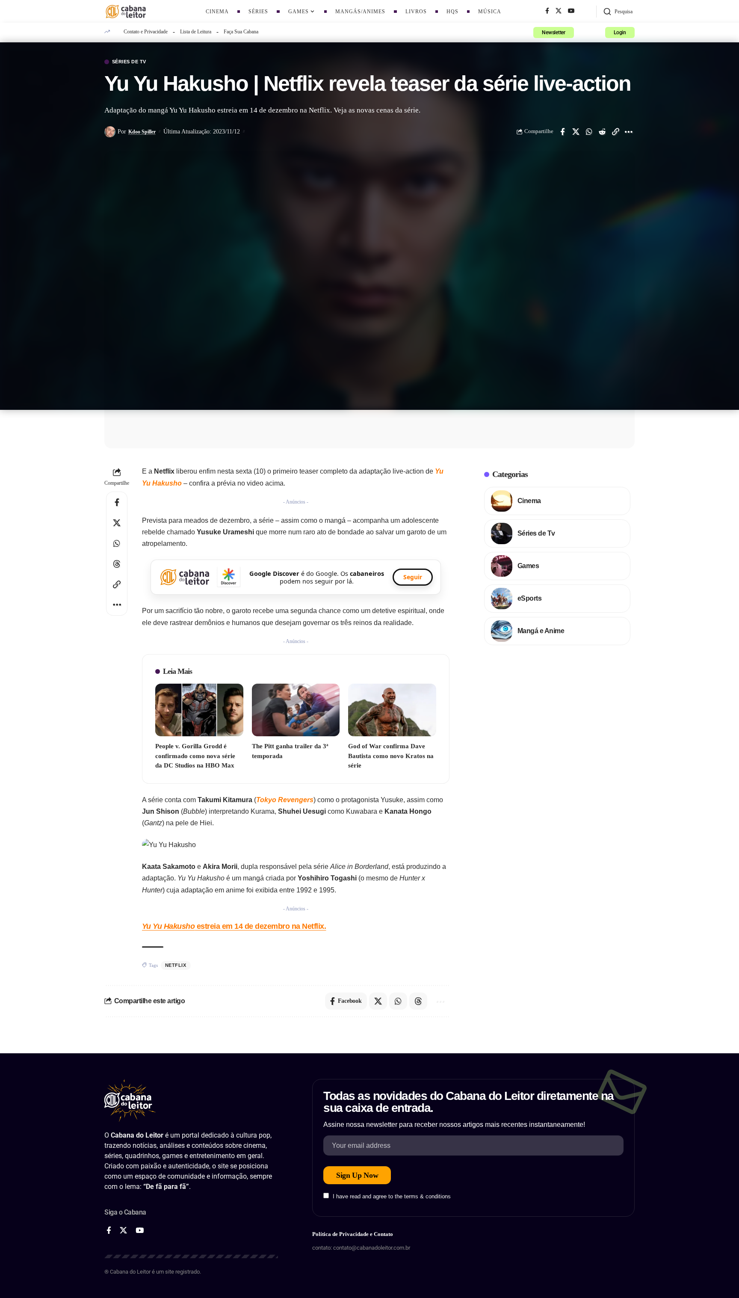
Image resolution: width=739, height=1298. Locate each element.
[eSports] (501, 598)
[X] (558, 11)
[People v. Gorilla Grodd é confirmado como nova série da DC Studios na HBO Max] (199, 710)
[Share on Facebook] (562, 132)
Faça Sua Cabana (241, 32)
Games (528, 565)
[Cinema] (501, 501)
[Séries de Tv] (501, 533)
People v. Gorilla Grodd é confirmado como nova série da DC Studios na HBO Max (195, 756)
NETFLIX (175, 965)
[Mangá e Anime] (501, 631)
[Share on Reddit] (602, 132)
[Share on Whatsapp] (589, 132)
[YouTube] (571, 11)
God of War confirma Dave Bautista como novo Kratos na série (391, 756)
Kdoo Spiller (142, 132)
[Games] (501, 566)
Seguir (412, 577)
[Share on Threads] (116, 564)
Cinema (529, 500)
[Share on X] (576, 132)
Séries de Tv (129, 61)
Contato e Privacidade (146, 32)
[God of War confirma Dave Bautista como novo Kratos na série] (392, 710)
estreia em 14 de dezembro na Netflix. (234, 926)
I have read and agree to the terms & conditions (392, 1196)
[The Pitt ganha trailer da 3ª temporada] (296, 710)
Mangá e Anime (541, 630)
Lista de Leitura (195, 32)
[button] (618, 11)
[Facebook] (547, 11)
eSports (529, 598)
